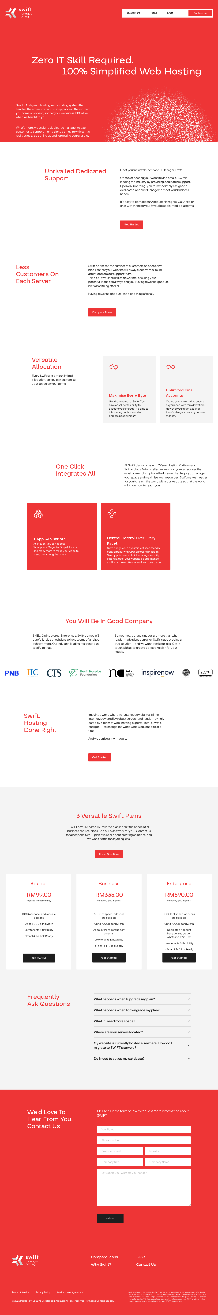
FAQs (170, 13)
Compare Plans (102, 312)
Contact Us (200, 13)
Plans (153, 13)
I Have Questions (109, 854)
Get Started (131, 225)
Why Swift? (101, 1265)
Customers (133, 13)
